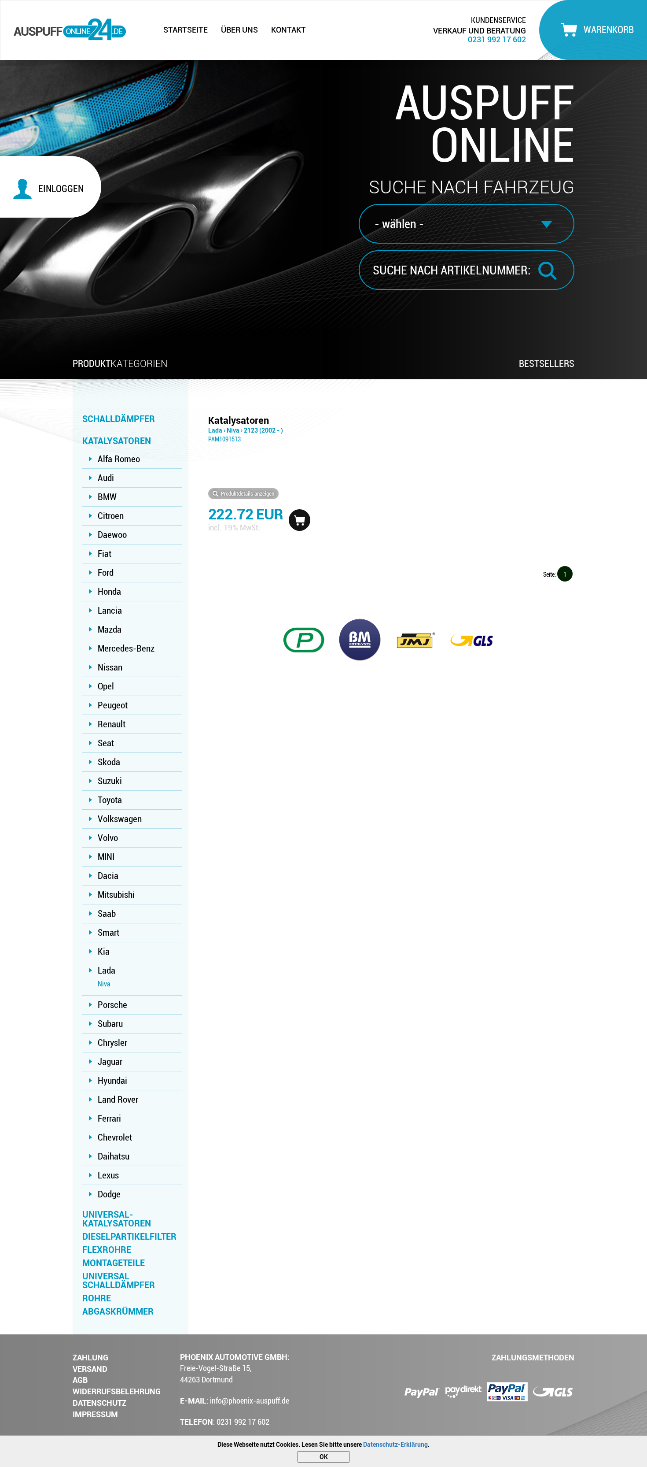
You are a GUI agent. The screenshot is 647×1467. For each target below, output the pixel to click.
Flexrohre (106, 1249)
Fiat (104, 553)
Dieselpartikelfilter (129, 1236)
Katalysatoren (116, 441)
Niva (104, 984)
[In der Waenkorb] (299, 520)
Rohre (96, 1298)
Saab (107, 913)
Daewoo (112, 535)
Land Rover (118, 1099)
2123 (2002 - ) (263, 430)
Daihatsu (113, 1156)
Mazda (109, 629)
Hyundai (112, 1080)
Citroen (111, 516)
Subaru (110, 1024)
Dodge (109, 1194)
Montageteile (113, 1263)
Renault (111, 724)
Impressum (95, 1414)
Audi (106, 478)
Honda (109, 591)
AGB (80, 1380)
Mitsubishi (116, 894)
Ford (106, 572)
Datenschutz (99, 1403)
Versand (90, 1369)
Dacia (108, 876)
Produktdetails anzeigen (247, 493)
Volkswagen (120, 819)
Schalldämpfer (118, 419)
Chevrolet (115, 1137)
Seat (106, 743)
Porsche (112, 1005)
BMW (107, 497)
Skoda (109, 762)
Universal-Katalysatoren (116, 1219)
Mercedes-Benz (126, 648)
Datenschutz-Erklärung (395, 1444)
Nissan (110, 667)
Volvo (108, 838)
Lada (106, 970)
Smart (108, 932)
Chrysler (112, 1042)
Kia (104, 951)
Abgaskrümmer (118, 1311)
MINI (106, 857)
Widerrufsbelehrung (117, 1391)
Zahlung (90, 1357)
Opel (106, 686)
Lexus (108, 1175)
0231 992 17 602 (497, 39)
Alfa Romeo (119, 459)
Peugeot (113, 705)
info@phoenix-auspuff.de (249, 1400)
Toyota (110, 800)
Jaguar (110, 1061)
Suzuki (110, 781)
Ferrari (109, 1118)
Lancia (110, 610)
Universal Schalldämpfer (118, 1280)
